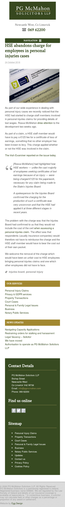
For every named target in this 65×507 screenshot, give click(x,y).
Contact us (20, 459)
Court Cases (11, 301)
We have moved (13, 340)
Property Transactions (16, 298)
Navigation (31, 40)
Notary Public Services (17, 312)
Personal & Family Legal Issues (21, 305)
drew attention (45, 123)
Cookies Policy (22, 466)
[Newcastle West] (32, 17)
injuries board (17, 271)
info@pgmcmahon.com (29, 388)
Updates (19, 455)
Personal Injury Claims (17, 290)
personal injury (34, 271)
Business (9, 309)
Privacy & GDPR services (18, 294)
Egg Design (17, 503)
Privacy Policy (22, 462)
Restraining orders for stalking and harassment (29, 333)
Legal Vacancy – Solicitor (18, 337)
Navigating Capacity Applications (22, 329)
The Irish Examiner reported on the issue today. (30, 155)
